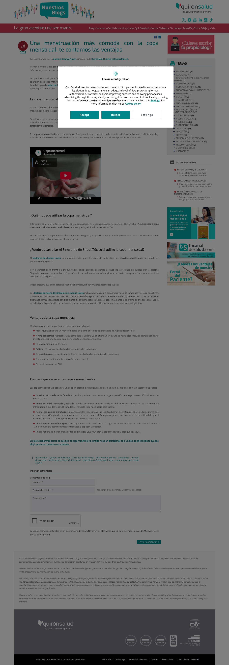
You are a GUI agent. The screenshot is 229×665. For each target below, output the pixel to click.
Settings (147, 115)
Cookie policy (133, 103)
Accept (84, 115)
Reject (115, 115)
